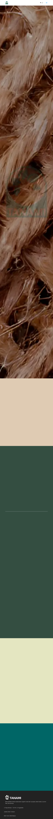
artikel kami (21, 780)
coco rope (21, 758)
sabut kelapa (19, 775)
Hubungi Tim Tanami (11, 743)
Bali (9, 811)
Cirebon (13, 811)
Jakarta (5, 811)
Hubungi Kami (12, 200)
